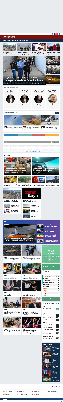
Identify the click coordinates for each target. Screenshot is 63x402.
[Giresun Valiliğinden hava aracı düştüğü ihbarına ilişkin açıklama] (31, 268)
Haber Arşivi (36, 394)
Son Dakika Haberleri (23, 394)
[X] (52, 387)
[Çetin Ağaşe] (24, 98)
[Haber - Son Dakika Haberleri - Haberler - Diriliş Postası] (9, 37)
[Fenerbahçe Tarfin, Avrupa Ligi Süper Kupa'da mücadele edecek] (31, 285)
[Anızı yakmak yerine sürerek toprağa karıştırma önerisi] (31, 120)
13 (38, 83)
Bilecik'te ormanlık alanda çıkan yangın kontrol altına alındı (13, 128)
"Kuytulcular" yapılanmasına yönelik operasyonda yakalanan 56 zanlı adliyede (31, 260)
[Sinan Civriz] (10, 98)
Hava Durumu (22, 391)
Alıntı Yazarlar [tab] (14, 87)
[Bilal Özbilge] (38, 98)
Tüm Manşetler (7, 394)
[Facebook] (50, 387)
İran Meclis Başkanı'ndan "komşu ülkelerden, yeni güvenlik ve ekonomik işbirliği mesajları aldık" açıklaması (31, 313)
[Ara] (59, 37)
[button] (4, 70)
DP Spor (19, 40)
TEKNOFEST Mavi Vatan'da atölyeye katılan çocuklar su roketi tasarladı (12, 331)
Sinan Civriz (10, 105)
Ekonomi (14, 40)
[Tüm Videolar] (58, 222)
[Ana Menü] (59, 40)
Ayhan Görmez (52, 97)
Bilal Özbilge (38, 105)
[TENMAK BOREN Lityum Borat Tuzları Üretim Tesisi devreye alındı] (12, 268)
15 (43, 83)
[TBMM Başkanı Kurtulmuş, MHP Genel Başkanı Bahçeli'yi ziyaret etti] (40, 225)
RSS (5, 400)
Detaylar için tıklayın (51, 299)
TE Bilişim (58, 400)
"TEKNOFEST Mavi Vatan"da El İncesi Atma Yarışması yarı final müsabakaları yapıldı (50, 129)
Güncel (5, 126)
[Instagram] (55, 387)
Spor (24, 292)
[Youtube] (59, 387)
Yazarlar (31, 40)
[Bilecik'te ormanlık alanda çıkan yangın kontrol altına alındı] (13, 120)
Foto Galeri (49, 37)
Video (55, 37)
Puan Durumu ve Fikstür (53, 391)
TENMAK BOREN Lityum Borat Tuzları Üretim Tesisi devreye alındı (12, 277)
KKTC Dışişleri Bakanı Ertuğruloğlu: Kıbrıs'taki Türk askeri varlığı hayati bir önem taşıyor (12, 312)
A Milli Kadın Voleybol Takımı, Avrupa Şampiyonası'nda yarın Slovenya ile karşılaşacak (30, 332)
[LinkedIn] (57, 387)
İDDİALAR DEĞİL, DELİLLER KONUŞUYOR (10, 92)
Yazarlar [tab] (6, 87)
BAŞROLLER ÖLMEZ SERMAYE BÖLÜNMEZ (52, 92)
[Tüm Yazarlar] (58, 87)
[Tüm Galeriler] (58, 155)
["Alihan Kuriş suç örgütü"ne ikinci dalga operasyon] (12, 285)
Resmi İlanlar (25, 40)
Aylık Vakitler (46, 262)
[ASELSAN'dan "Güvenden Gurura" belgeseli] (40, 230)
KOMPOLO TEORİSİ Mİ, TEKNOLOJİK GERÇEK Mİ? (24, 92)
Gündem (9, 40)
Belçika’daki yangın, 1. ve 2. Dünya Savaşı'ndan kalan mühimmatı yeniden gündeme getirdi (11, 260)
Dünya (4, 40)
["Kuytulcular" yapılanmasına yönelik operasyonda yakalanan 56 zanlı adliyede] (31, 250)
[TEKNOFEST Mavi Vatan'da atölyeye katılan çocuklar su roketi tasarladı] (12, 322)
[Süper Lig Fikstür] (58, 303)
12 (35, 83)
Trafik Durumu (36, 391)
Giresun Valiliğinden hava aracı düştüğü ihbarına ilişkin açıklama (30, 277)
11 (32, 83)
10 (29, 83)
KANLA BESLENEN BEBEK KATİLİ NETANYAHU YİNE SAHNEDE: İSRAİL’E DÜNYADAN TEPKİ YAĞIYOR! (38, 92)
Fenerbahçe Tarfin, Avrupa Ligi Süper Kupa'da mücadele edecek (31, 294)
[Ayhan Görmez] (52, 95)
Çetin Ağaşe (24, 105)
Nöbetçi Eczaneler (8, 391)
